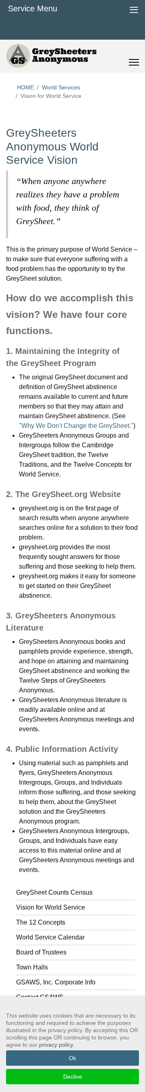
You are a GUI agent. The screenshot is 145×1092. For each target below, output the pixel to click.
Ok (72, 1058)
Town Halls (32, 967)
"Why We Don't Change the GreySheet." (76, 425)
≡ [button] (134, 8)
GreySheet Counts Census (54, 892)
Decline (72, 1076)
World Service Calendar (50, 937)
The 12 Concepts (40, 922)
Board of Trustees (41, 952)
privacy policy (56, 1044)
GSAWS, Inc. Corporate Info (55, 982)
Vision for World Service (50, 907)
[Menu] (134, 56)
